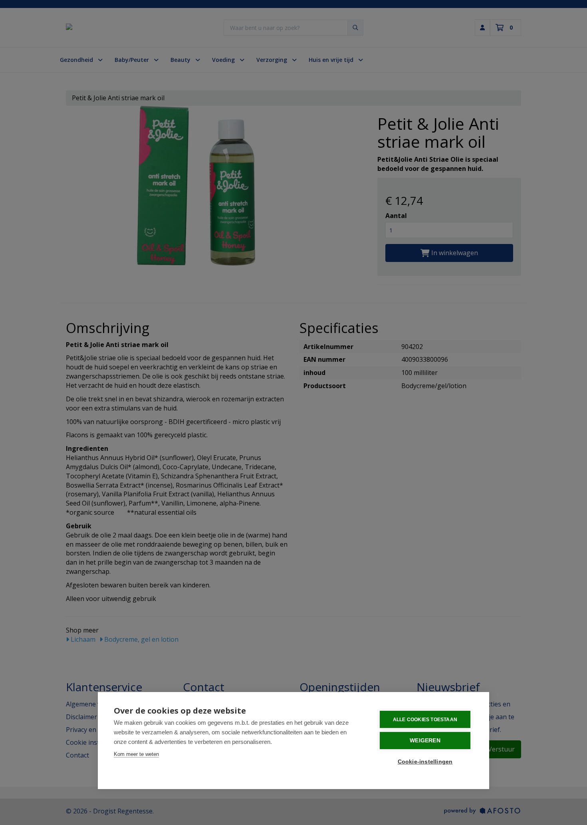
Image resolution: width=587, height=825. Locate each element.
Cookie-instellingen (425, 762)
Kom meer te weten (136, 754)
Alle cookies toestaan (425, 719)
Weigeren (425, 741)
